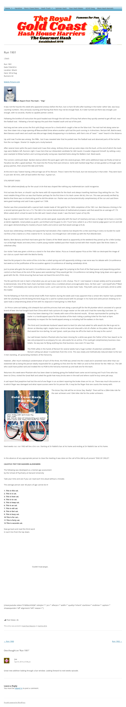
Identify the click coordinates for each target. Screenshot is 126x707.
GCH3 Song (90, 8)
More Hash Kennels (105, 8)
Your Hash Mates (76, 8)
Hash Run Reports (28, 626)
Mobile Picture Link (12, 82)
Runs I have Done (31, 8)
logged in (18, 688)
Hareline (18, 8)
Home (7, 8)
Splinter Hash (61, 8)
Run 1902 (117, 641)
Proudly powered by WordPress (14, 702)
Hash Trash (46, 8)
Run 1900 (9, 641)
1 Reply (6, 58)
